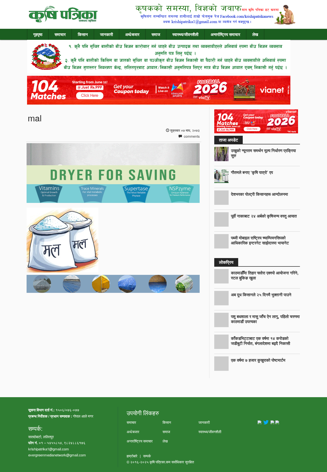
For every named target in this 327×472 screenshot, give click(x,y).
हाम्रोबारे (132, 455)
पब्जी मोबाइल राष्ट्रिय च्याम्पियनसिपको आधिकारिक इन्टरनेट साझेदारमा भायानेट (260, 240)
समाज (156, 34)
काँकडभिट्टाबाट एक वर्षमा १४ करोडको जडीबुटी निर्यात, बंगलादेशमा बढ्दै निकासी (260, 340)
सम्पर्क (147, 455)
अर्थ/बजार (132, 34)
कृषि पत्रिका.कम (160, 461)
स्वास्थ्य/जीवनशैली (185, 34)
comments (191, 136)
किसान (83, 34)
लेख (255, 34)
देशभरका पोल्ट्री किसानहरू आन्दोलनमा (259, 194)
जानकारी (106, 34)
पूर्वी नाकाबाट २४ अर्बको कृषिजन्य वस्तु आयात (264, 216)
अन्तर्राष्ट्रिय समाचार (225, 34)
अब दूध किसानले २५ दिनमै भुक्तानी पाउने (261, 294)
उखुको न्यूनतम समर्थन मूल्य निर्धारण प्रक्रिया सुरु (263, 153)
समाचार (60, 34)
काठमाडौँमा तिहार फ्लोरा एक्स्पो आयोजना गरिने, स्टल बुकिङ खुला (265, 275)
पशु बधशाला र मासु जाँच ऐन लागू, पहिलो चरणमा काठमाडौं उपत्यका (265, 318)
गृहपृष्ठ (37, 34)
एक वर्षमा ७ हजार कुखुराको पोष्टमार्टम (258, 360)
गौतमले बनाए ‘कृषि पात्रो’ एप (252, 172)
